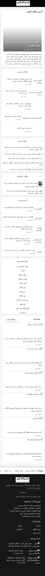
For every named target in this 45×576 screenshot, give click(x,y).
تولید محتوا (22, 275)
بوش (21, 513)
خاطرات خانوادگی (35, 508)
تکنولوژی (19, 529)
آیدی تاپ (23, 312)
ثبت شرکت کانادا (22, 300)
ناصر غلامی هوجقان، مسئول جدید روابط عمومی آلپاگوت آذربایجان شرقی (22, 164)
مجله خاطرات (18, 471)
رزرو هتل (22, 291)
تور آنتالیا (23, 296)
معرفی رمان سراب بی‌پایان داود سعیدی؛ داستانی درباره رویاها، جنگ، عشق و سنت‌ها (23, 184)
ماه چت (30, 505)
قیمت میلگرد (22, 279)
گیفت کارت (23, 283)
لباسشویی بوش (29, 513)
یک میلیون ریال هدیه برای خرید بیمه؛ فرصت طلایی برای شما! (24, 192)
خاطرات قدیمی (30, 471)
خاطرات (25, 508)
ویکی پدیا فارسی (22, 266)
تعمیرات (38, 513)
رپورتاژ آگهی (37, 529)
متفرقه (38, 526)
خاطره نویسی (22, 505)
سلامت (20, 526)
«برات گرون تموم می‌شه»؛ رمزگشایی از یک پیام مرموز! (25, 158)
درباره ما (23, 492)
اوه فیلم (22, 304)
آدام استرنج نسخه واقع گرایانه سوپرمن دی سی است (26, 169)
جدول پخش (37, 533)
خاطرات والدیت (14, 511)
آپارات (22, 270)
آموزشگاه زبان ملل (22, 308)
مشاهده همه (11, 319)
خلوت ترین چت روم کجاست (31, 516)
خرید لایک (22, 287)
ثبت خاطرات (7, 471)
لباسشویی (37, 505)
